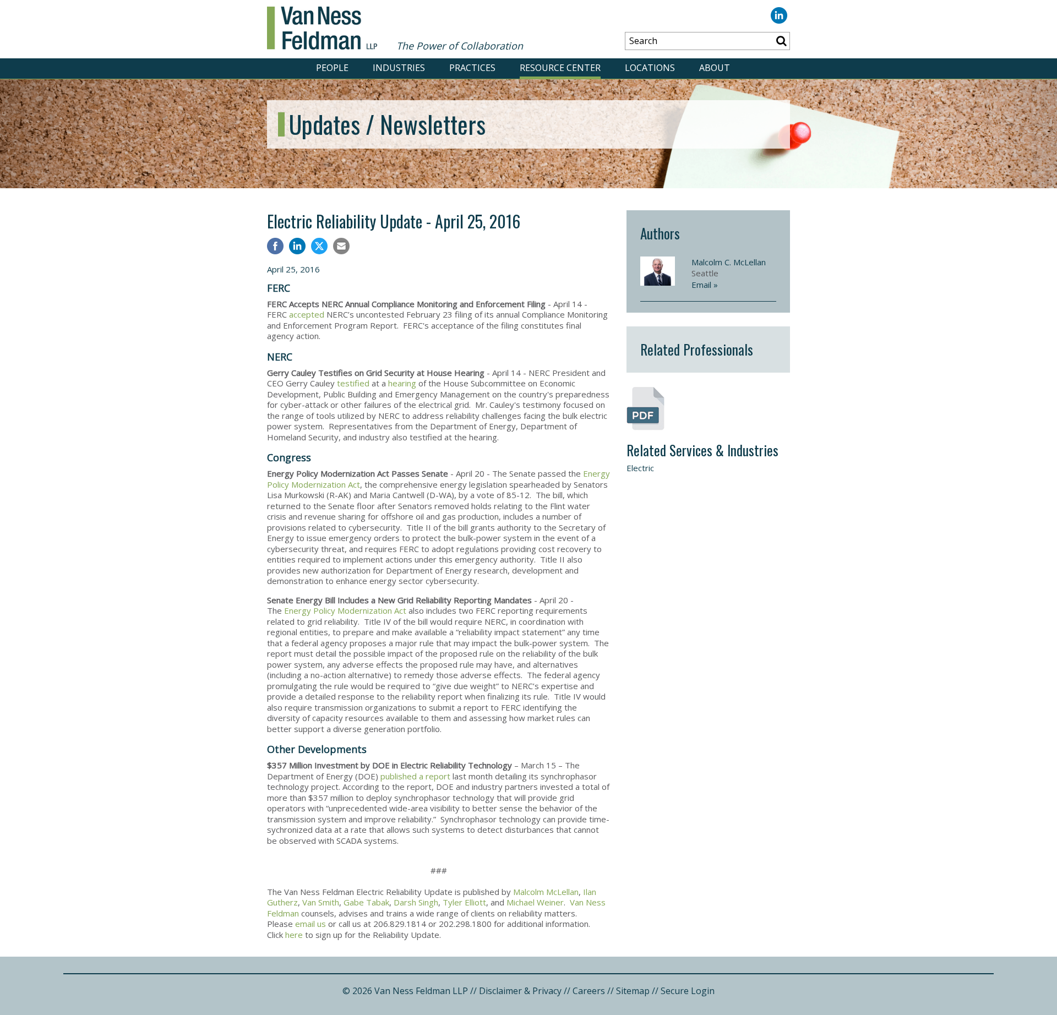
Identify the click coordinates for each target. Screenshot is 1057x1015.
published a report (415, 776)
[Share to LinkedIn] (297, 247)
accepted (307, 314)
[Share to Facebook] (275, 247)
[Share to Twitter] (319, 246)
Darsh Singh (416, 902)
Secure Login (688, 991)
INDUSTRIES (399, 68)
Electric (640, 467)
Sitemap (633, 991)
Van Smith (320, 902)
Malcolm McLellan (546, 891)
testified (354, 383)
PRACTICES (472, 68)
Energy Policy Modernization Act (345, 610)
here (294, 934)
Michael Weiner (535, 902)
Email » (704, 284)
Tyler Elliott (464, 902)
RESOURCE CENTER (560, 68)
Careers (589, 991)
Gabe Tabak (366, 902)
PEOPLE (332, 68)
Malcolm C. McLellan (728, 262)
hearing (403, 383)
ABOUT (714, 68)
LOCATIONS (650, 68)
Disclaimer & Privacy (520, 991)
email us (310, 923)
